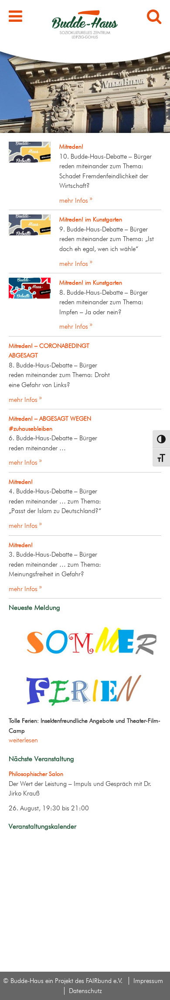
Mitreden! (71, 146)
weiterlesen (23, 740)
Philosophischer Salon (36, 773)
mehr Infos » (75, 200)
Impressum (148, 981)
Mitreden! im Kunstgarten (90, 219)
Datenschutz (85, 991)
